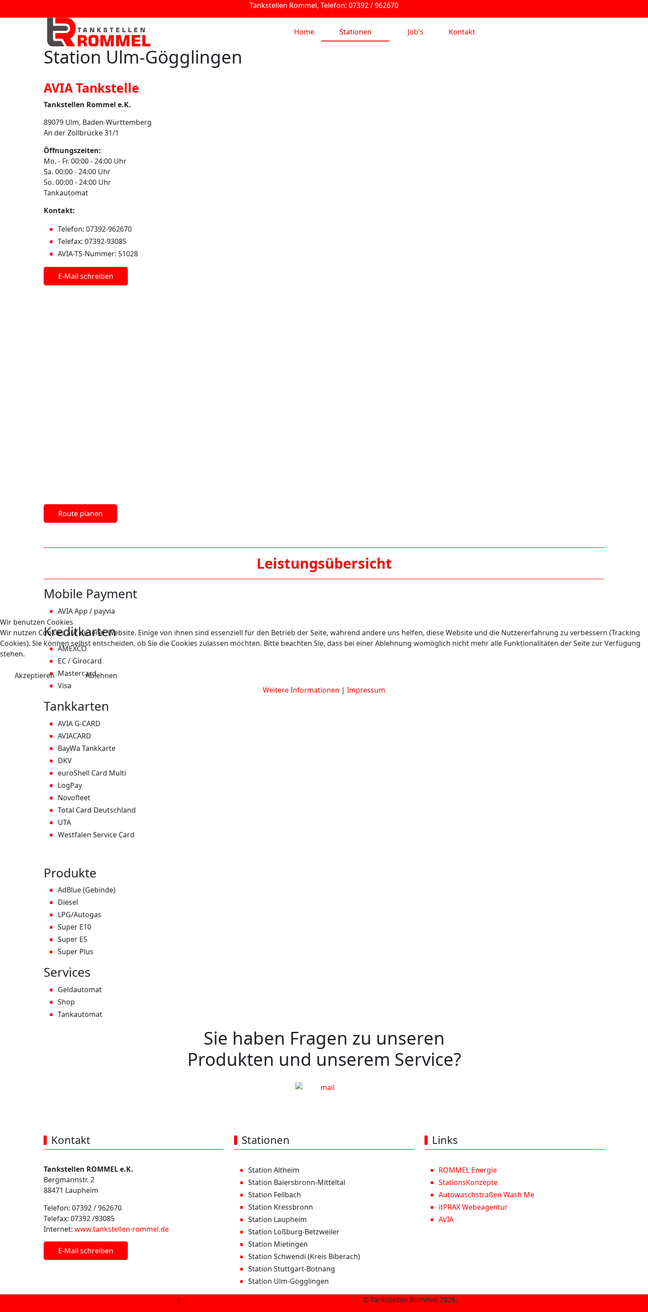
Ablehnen (101, 675)
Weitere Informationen (301, 690)
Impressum (366, 690)
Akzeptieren (35, 675)
